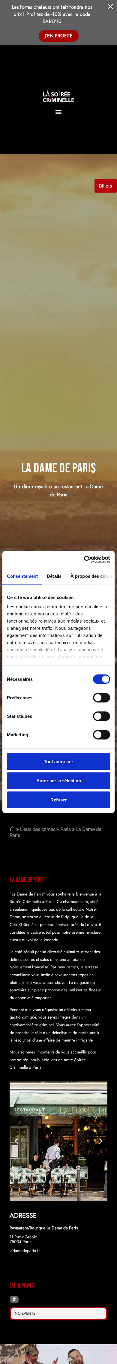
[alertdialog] (58, 22)
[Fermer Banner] (110, 6)
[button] (59, 112)
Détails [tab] (54, 575)
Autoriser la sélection (58, 780)
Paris (65, 829)
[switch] (101, 697)
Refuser (58, 799)
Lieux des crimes (37, 829)
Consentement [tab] (22, 575)
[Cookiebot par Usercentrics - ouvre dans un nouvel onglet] (84, 559)
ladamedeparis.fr (25, 1251)
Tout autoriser (58, 761)
